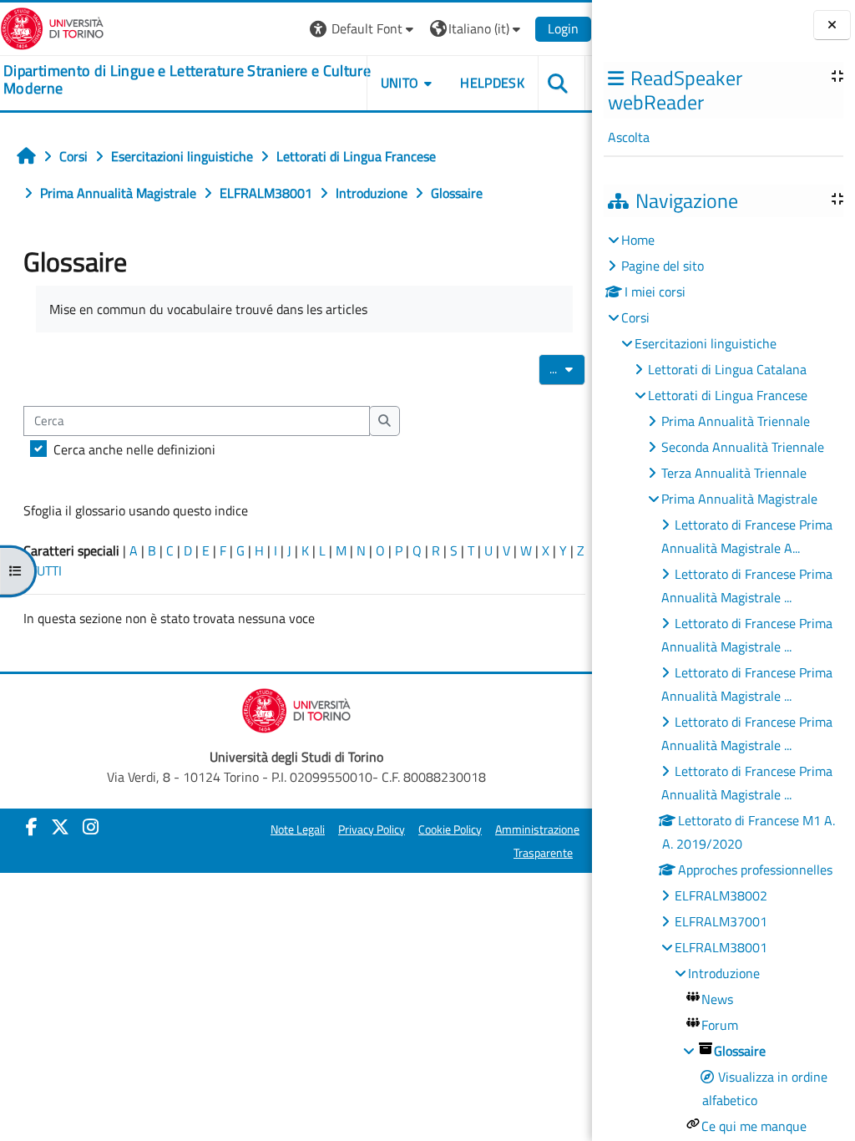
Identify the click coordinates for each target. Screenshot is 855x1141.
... (567, 368)
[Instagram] (90, 827)
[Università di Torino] (52, 27)
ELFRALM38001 (721, 947)
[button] (363, 29)
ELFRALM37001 (721, 921)
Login (563, 28)
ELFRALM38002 (721, 895)
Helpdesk (492, 83)
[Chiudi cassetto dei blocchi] (832, 25)
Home (638, 240)
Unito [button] (400, 83)
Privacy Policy (371, 829)
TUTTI (46, 570)
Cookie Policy (450, 829)
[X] (60, 827)
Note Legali (298, 829)
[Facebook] (31, 827)
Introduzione (724, 973)
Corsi (635, 317)
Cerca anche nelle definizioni (134, 449)
